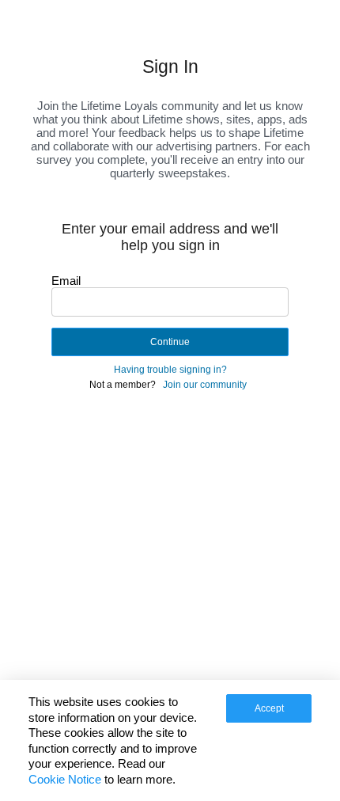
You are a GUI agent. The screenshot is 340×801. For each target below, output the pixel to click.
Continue (170, 341)
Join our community (205, 384)
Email (66, 280)
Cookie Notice (64, 779)
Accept (269, 708)
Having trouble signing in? (170, 369)
